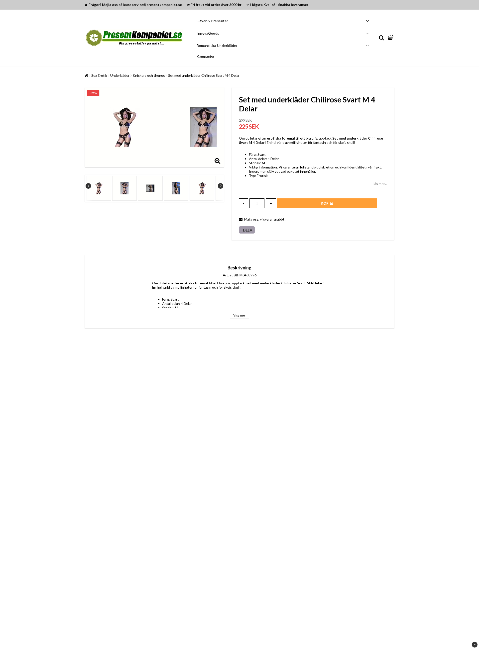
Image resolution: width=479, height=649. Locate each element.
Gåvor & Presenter (212, 21)
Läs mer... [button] (380, 183)
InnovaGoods (208, 33)
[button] (391, 38)
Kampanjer (206, 56)
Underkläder (119, 75)
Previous (88, 186)
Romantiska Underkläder (217, 45)
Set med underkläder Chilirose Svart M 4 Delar (204, 75)
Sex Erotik (99, 75)
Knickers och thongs (149, 75)
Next (220, 186)
